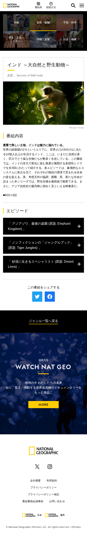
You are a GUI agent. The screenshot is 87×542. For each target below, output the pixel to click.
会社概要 (35, 480)
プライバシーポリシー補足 (43, 494)
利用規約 (52, 480)
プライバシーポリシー (43, 487)
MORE (43, 404)
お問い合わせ (57, 501)
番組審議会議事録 (32, 501)
